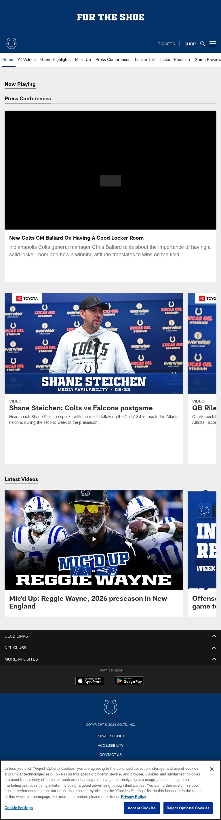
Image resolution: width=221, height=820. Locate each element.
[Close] (211, 769)
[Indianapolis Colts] (110, 707)
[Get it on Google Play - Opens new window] (129, 684)
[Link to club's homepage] (11, 41)
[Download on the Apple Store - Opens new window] (89, 681)
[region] (110, 790)
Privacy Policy (110, 736)
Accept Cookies (142, 808)
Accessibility (110, 745)
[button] (111, 180)
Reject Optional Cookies (188, 808)
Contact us (110, 754)
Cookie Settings (19, 808)
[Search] (202, 44)
